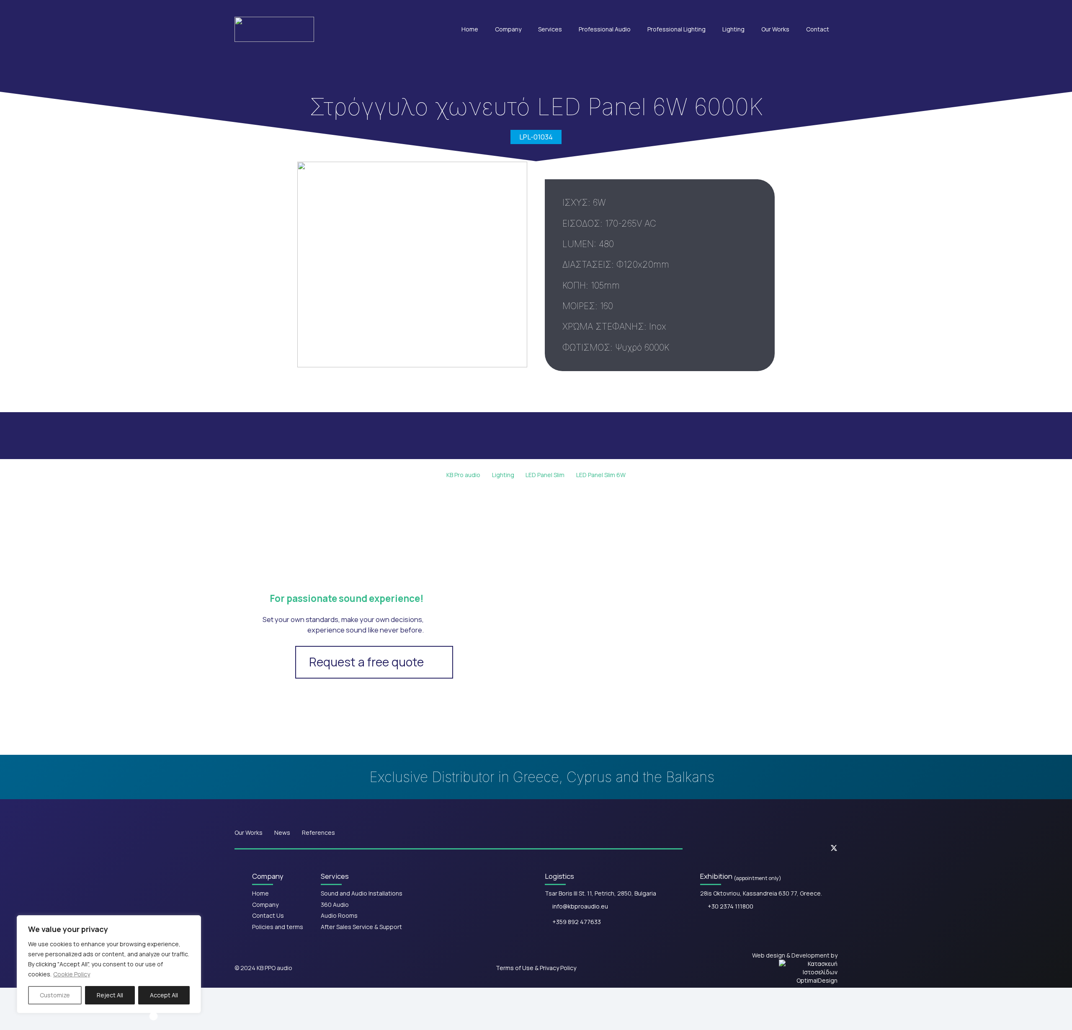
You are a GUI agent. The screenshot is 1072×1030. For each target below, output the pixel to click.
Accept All (164, 995)
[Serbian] (825, 7)
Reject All (110, 995)
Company (265, 905)
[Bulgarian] (798, 7)
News (282, 832)
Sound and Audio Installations (361, 893)
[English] (758, 7)
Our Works (248, 832)
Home (260, 893)
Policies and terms (277, 927)
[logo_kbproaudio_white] (274, 29)
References (318, 832)
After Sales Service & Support (361, 927)
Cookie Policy (71, 974)
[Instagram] (784, 848)
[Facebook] (759, 848)
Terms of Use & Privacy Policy (536, 968)
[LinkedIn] (809, 848)
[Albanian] (785, 7)
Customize (55, 995)
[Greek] (771, 7)
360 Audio (335, 905)
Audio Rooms (339, 915)
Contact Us (268, 915)
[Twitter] (834, 848)
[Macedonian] (811, 7)
